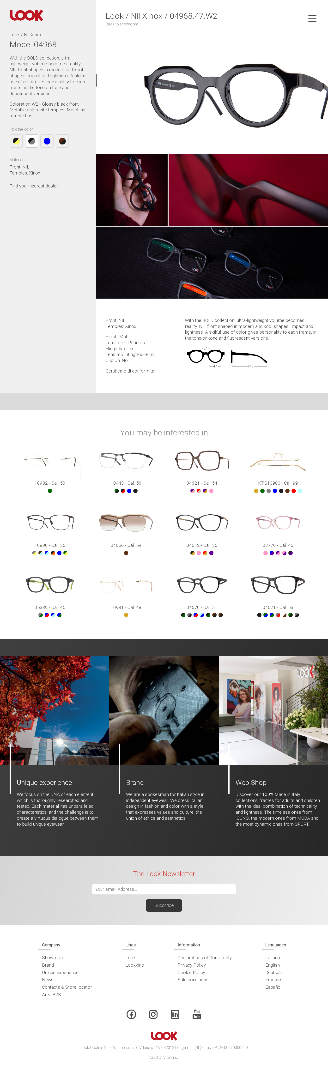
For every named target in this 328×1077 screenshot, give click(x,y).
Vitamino (170, 1057)
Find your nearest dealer (34, 186)
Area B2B (51, 994)
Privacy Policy (192, 965)
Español (273, 987)
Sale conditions (193, 979)
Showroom (53, 957)
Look (131, 957)
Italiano (272, 957)
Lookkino (135, 965)
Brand (48, 965)
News (48, 979)
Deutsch (273, 972)
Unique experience (60, 972)
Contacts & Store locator (67, 987)
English (272, 965)
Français (274, 979)
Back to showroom (122, 24)
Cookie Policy (191, 972)
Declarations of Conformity (205, 957)
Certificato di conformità (130, 371)
